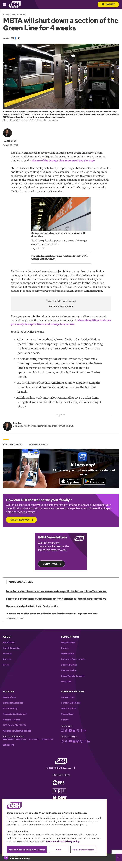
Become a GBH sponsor (61, 306)
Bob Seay (11, 140)
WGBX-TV (21, 739)
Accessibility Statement (15, 714)
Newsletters (67, 714)
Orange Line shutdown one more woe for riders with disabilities (58, 235)
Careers (7, 659)
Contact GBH (68, 697)
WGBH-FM (47, 739)
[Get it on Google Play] (94, 481)
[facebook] (81, 730)
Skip (58, 849)
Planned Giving (69, 670)
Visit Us (65, 719)
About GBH (9, 642)
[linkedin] (85, 730)
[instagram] (62, 730)
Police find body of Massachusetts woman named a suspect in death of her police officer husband (56, 591)
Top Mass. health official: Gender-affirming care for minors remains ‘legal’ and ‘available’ (52, 613)
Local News (19, 14)
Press (6, 665)
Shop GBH (66, 681)
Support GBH (68, 642)
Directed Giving (69, 665)
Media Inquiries (69, 708)
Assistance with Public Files (17, 731)
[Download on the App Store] (70, 481)
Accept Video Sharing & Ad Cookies (26, 849)
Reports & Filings (11, 719)
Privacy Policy (10, 708)
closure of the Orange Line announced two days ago (63, 160)
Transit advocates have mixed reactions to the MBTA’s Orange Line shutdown (59, 257)
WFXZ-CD (34, 739)
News (6, 14)
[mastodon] (77, 741)
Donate (110, 4)
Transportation (38, 444)
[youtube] (70, 730)
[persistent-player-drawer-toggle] (119, 857)
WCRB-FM (8, 745)
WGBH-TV (8, 739)
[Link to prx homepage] (60, 797)
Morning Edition (14, 618)
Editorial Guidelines (13, 703)
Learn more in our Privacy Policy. (63, 841)
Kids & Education (11, 648)
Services (7, 653)
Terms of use (9, 697)
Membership (67, 653)
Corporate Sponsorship (73, 659)
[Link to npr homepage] (59, 790)
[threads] (77, 730)
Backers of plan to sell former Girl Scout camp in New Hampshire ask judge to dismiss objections (56, 598)
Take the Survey (20, 519)
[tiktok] (66, 730)
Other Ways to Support (72, 676)
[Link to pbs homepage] (58, 782)
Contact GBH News (70, 703)
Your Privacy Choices (83, 849)
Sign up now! (50, 563)
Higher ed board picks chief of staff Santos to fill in (32, 606)
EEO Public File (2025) (14, 725)
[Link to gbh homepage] (15, 4)
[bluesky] (74, 730)
